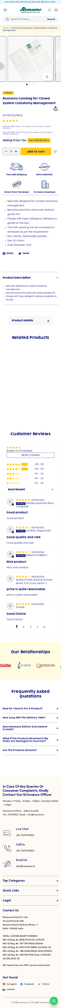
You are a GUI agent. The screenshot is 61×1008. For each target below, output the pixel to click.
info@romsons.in (25, 866)
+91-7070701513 (25, 835)
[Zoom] (47, 76)
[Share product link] (55, 109)
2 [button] (23, 627)
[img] (23, 500)
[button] (10, 121)
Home (5, 28)
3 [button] (30, 627)
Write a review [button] (30, 455)
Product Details (22, 320)
